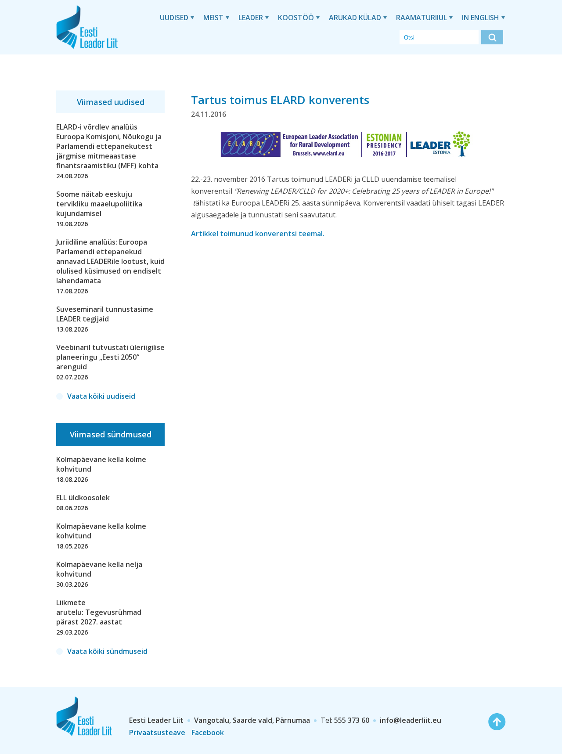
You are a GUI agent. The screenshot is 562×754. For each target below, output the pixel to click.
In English (480, 17)
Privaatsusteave (157, 732)
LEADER (250, 17)
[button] (492, 37)
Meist (213, 17)
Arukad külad (355, 17)
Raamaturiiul (421, 17)
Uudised (174, 17)
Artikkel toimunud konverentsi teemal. (257, 233)
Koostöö (296, 17)
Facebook (207, 732)
